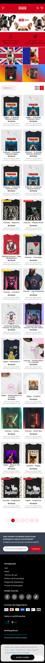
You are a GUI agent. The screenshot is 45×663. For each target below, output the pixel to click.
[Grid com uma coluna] (37, 88)
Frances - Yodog (11, 431)
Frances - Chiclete (11, 292)
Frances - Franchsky (33, 257)
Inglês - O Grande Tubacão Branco (11, 118)
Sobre (6, 571)
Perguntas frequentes (13, 582)
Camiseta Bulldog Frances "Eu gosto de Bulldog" (12, 326)
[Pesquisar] (38, 8)
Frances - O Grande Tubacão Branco (33, 188)
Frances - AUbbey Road (33, 222)
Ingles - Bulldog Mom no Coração (11, 396)
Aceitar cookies (22, 657)
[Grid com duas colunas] (42, 88)
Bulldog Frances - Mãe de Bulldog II (11, 257)
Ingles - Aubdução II (11, 361)
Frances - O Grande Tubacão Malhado (33, 153)
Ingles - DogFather (33, 500)
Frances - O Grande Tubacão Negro (11, 153)
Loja (6, 568)
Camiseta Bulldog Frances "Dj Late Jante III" (33, 326)
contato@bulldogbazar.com (15, 635)
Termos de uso (10, 575)
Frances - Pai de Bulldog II (33, 292)
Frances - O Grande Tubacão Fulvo (11, 188)
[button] (3, 8)
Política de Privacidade (14, 578)
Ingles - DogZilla (33, 396)
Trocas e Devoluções (13, 585)
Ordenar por (7, 88)
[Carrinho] (41, 8)
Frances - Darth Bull (33, 431)
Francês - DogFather (11, 500)
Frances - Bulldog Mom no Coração (33, 361)
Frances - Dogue (33, 466)
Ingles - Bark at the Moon (11, 465)
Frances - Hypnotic (11, 222)
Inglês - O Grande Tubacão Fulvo (33, 118)
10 (32, 520)
